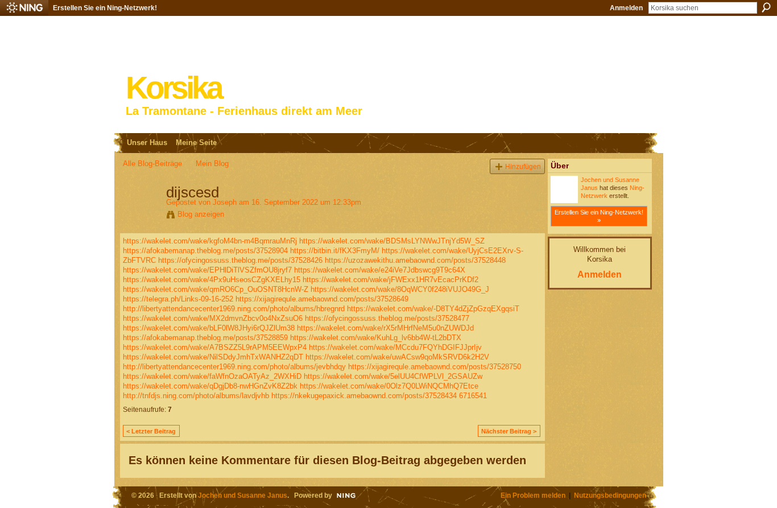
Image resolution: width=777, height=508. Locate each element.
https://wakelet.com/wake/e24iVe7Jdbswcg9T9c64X (379, 270)
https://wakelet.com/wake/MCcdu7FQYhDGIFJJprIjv (395, 347)
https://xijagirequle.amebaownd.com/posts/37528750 (434, 366)
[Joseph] (141, 216)
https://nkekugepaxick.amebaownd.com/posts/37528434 (364, 395)
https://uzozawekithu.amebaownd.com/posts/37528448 (415, 260)
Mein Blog (212, 163)
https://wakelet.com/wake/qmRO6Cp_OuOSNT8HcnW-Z (215, 289)
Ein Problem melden (533, 495)
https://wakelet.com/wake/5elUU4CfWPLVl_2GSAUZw (393, 376)
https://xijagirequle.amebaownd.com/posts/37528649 (321, 299)
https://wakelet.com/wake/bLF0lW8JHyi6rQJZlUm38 (209, 328)
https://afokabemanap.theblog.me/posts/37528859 (205, 337)
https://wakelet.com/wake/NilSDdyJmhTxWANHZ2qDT (213, 357)
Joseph (225, 202)
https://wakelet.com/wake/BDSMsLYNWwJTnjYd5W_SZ (392, 241)
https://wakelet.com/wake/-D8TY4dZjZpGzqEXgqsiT (433, 308)
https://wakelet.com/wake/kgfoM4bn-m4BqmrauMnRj (210, 241)
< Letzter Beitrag (151, 431)
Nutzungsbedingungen (610, 495)
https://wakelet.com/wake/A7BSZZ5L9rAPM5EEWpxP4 (215, 347)
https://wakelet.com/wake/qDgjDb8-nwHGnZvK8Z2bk (210, 386)
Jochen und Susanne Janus (242, 495)
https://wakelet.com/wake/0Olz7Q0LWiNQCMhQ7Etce (389, 386)
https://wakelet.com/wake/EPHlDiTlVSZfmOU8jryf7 (207, 270)
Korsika (173, 88)
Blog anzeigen (200, 214)
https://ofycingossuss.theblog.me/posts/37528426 (240, 260)
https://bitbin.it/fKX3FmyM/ (334, 250)
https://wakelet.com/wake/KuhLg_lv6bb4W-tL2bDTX (375, 337)
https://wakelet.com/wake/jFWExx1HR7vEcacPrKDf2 (390, 279)
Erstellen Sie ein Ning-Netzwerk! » (599, 216)
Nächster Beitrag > (508, 431)
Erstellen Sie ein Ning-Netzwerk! (105, 8)
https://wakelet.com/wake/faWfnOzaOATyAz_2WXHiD (212, 376)
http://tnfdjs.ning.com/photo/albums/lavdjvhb (196, 395)
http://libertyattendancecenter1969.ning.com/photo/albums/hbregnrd (234, 308)
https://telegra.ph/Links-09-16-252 (178, 299)
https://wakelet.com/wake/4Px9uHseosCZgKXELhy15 (211, 279)
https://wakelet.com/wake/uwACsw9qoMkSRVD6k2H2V (397, 357)
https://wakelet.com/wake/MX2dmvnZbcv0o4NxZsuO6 (213, 318)
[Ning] (24, 8)
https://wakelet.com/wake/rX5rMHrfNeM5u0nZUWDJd (385, 328)
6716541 (473, 395)
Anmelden (626, 8)
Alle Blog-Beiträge (152, 163)
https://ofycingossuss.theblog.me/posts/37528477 (387, 318)
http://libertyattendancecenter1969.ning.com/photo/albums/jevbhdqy (234, 366)
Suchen (766, 7)
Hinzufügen (523, 166)
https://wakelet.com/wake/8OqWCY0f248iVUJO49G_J (400, 289)
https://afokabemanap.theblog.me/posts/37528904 (205, 250)
